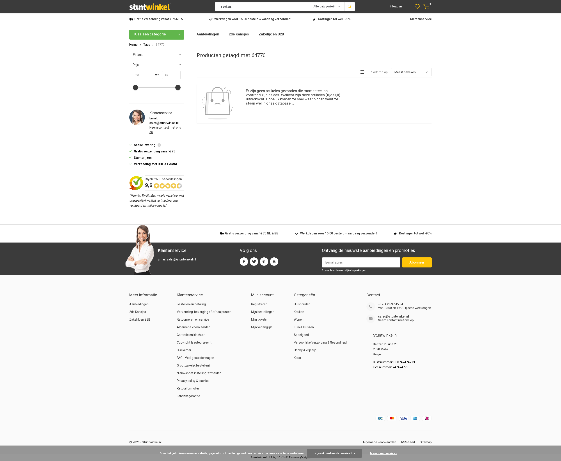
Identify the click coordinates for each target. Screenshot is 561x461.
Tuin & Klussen (304, 327)
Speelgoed (301, 335)
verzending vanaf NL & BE (160, 19)
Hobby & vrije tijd (305, 350)
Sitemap (426, 442)
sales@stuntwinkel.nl (393, 316)
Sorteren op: (380, 72)
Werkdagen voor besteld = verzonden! (252, 19)
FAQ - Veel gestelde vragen (195, 358)
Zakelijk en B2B (271, 34)
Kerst (297, 358)
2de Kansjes (239, 34)
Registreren (259, 304)
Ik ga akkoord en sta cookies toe (334, 453)
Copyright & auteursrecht (194, 342)
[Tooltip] (159, 145)
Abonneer (416, 262)
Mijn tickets (259, 319)
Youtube (274, 261)
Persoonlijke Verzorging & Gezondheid (320, 342)
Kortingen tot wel (334, 19)
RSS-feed (408, 442)
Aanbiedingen (208, 34)
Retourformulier (188, 388)
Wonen (299, 319)
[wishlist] (417, 6)
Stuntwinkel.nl (152, 442)
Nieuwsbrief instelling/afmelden (199, 373)
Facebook (244, 261)
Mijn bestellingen (262, 312)
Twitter (254, 261)
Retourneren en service (193, 319)
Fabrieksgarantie (188, 396)
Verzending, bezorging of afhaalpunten (204, 312)
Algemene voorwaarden (193, 327)
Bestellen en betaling (191, 304)
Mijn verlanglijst (261, 327)
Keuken (299, 312)
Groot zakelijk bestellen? (193, 365)
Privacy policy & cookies (193, 380)
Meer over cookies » (383, 453)
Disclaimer (184, 350)
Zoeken (349, 6)
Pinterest (264, 261)
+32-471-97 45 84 (390, 304)
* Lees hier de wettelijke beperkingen (344, 270)
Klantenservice (421, 19)
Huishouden (302, 304)
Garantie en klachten (191, 335)
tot (155, 75)
